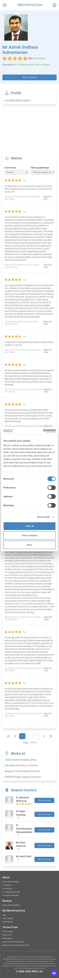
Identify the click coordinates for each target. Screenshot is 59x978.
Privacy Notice (7, 931)
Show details (43, 517)
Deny (29, 545)
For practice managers (10, 895)
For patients (6, 885)
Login (4, 915)
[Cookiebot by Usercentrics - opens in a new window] (43, 431)
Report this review (47, 198)
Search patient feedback (11, 905)
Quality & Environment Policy (13, 942)
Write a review (29, 77)
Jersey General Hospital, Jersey (20, 759)
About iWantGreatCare (10, 882)
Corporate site (7, 922)
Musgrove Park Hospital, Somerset (22, 771)
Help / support (7, 918)
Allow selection (29, 535)
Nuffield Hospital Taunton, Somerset (23, 777)
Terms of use (7, 935)
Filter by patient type (40, 168)
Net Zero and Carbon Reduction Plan (16, 945)
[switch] (52, 487)
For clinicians (7, 889)
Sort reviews (10, 168)
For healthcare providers (11, 892)
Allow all (29, 526)
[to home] (29, 4)
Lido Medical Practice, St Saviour (21, 765)
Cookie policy (7, 938)
